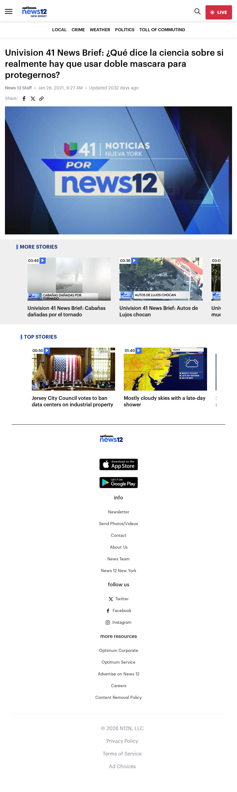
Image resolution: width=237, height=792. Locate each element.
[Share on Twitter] (32, 98)
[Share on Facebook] (24, 98)
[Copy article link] (41, 98)
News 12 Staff (18, 88)
